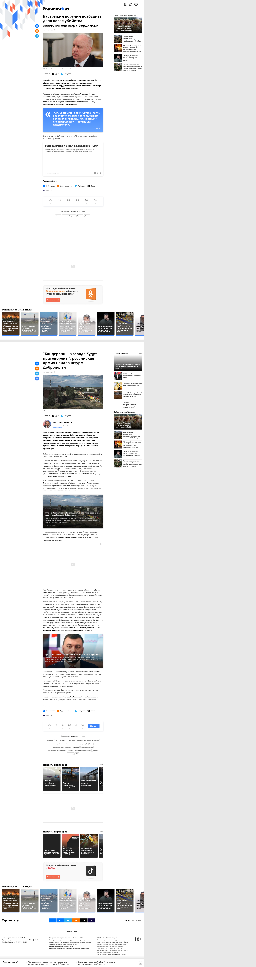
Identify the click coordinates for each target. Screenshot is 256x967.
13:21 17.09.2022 (48, 30)
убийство (87, 216)
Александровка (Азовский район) (57, 750)
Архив (69, 931)
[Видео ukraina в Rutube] (91, 920)
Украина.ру (71, 753)
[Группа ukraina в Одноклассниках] (76, 920)
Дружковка (76, 747)
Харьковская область (87, 747)
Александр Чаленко (58, 744)
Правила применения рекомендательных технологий (69, 948)
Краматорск (72, 740)
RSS (75, 931)
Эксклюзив (50, 740)
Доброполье (62, 740)
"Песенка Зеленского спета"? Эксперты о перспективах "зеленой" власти (131, 57)
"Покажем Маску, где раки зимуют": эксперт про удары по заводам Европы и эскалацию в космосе (132, 48)
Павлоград (79, 744)
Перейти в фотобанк (67, 68)
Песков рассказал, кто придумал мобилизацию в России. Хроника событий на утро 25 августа (132, 67)
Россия (91, 744)
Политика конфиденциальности (61, 946)
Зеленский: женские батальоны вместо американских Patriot (124, 29)
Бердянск (79, 216)
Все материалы (57, 427)
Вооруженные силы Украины (83, 750)
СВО (56, 740)
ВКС (77, 753)
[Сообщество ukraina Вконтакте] (52, 920)
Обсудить (94, 726)
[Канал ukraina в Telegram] (68, 920)
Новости (58, 216)
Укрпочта (95, 750)
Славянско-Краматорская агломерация (88, 740)
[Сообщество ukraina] (60, 920)
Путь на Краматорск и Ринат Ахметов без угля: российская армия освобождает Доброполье (70, 698)
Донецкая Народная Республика (61, 747)
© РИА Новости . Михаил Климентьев (52, 68)
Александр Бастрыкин (69, 216)
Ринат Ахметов (70, 744)
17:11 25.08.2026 (48, 372)
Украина (70, 750)
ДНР (86, 744)
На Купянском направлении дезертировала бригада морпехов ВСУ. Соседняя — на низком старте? (132, 38)
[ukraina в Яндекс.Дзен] (84, 920)
